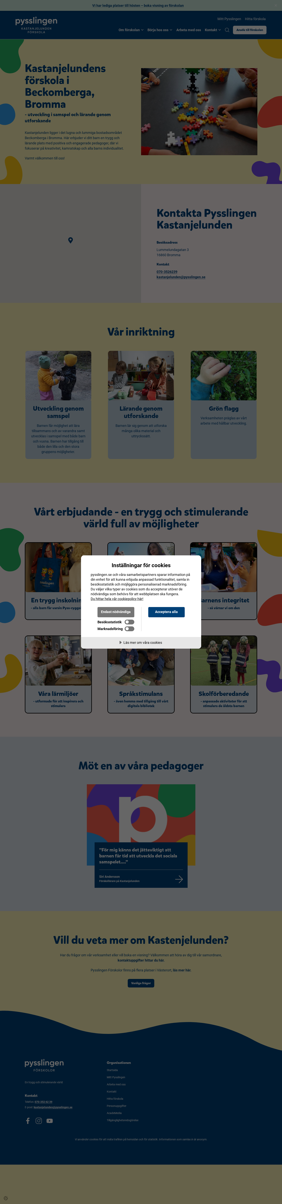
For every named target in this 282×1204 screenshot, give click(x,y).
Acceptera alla (166, 612)
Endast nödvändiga (116, 612)
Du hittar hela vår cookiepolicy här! (117, 599)
